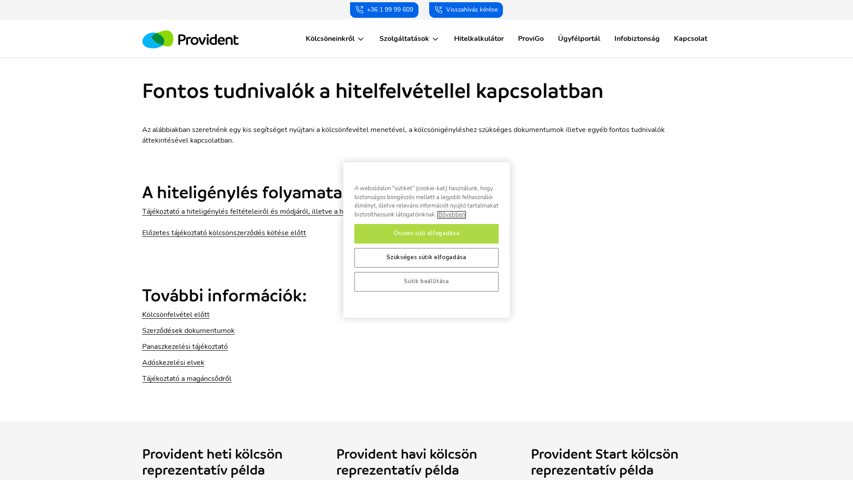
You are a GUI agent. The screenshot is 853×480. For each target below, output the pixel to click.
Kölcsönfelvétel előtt (176, 314)
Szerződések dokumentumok (188, 330)
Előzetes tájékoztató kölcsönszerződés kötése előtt (224, 232)
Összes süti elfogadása (426, 233)
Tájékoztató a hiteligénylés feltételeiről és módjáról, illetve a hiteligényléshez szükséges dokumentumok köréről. (324, 211)
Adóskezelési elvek (173, 362)
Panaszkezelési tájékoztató (185, 346)
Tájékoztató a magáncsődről (186, 378)
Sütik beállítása (426, 281)
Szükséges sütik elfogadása (426, 257)
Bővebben (451, 215)
